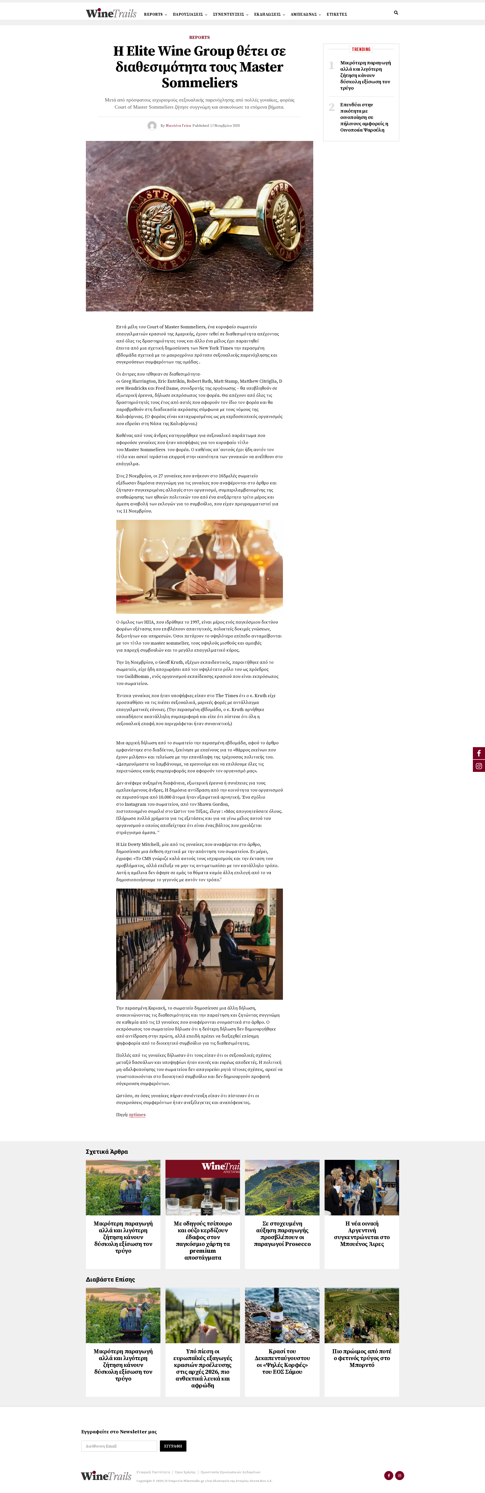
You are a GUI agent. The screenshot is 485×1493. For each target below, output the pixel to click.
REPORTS (153, 14)
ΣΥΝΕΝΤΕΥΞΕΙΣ (228, 14)
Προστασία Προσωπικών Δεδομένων (230, 1472)
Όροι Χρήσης (185, 1472)
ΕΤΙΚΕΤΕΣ (337, 14)
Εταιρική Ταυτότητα (153, 1472)
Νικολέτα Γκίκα (178, 126)
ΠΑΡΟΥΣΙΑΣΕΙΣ (188, 14)
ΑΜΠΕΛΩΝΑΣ (304, 14)
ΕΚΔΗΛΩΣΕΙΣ (267, 14)
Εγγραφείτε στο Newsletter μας (119, 1432)
